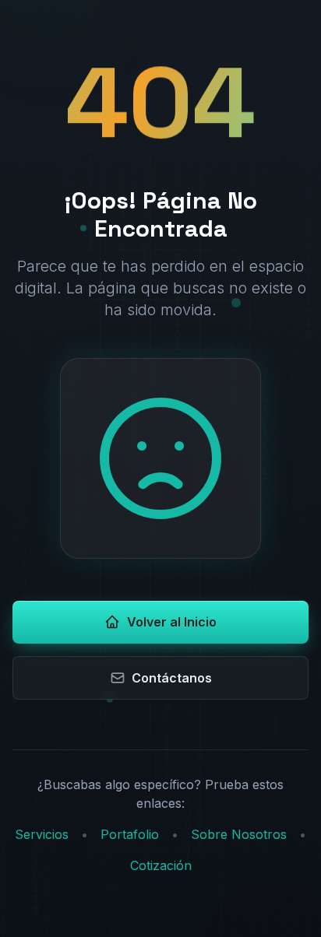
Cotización (161, 865)
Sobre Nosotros (239, 834)
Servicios (42, 834)
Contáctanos (172, 678)
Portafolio (130, 834)
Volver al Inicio (172, 622)
